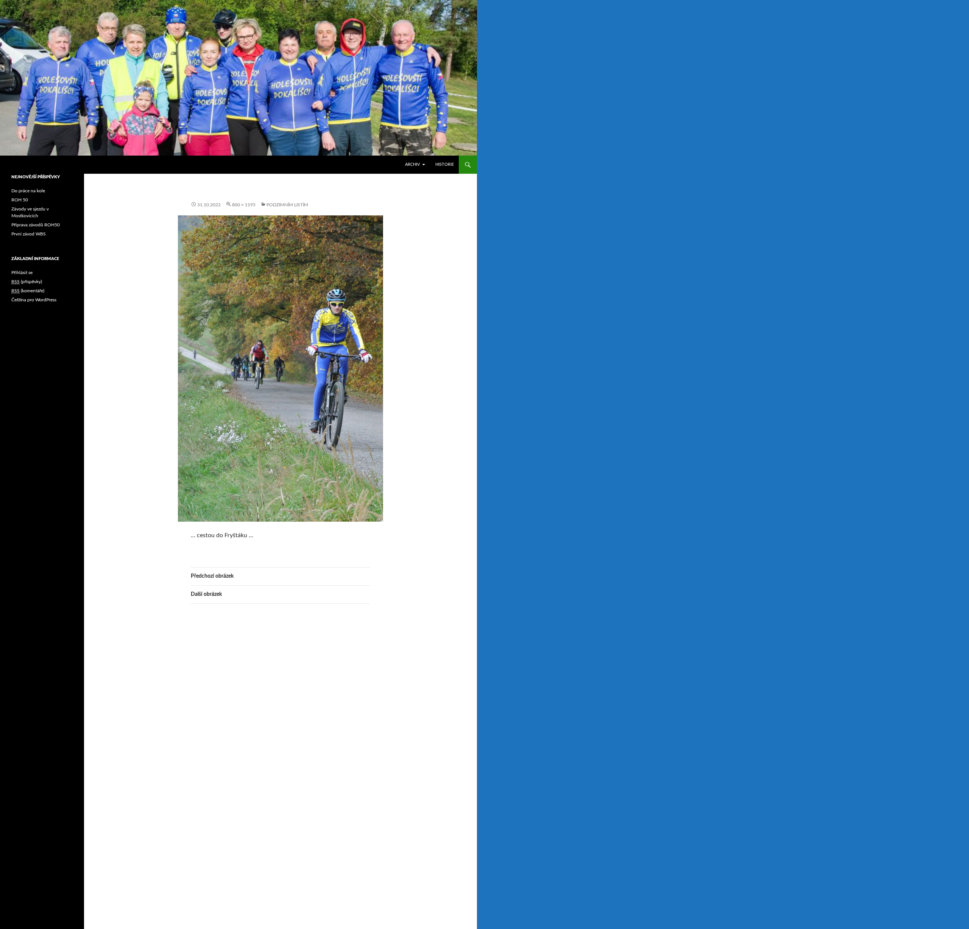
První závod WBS (28, 234)
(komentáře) (27, 290)
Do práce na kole (28, 191)
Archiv (412, 164)
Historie (444, 164)
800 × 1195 (243, 205)
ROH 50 (19, 200)
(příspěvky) (26, 281)
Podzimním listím (287, 205)
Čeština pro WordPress (33, 300)
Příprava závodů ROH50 (35, 225)
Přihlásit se (22, 272)
